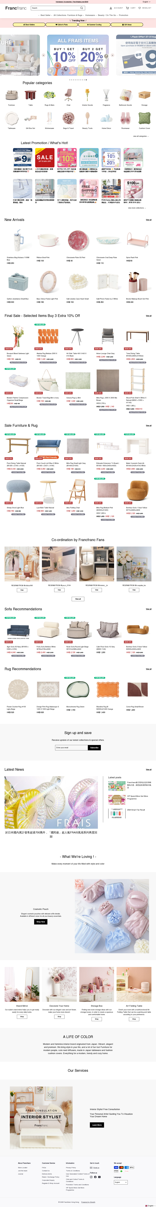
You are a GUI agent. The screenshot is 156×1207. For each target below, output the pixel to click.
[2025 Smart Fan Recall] (117, 813)
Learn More (97, 1125)
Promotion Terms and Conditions (77, 1185)
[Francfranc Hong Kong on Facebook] (95, 1177)
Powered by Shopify (88, 1202)
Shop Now (41, 922)
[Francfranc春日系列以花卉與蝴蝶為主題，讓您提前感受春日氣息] (117, 786)
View (22, 590)
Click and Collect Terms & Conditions (75, 1180)
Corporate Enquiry (48, 1180)
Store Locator (22, 1167)
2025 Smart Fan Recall (136, 810)
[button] (150, 1206)
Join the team (22, 1171)
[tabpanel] (78, 55)
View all (148, 220)
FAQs (44, 1167)
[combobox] (58, 8)
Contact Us (46, 1171)
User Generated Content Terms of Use (77, 1175)
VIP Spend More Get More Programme (75, 1189)
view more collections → (137, 208)
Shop (22, 1016)
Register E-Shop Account (50, 1183)
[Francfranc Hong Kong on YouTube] (99, 1177)
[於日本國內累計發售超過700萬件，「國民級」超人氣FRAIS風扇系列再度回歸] (51, 802)
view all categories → (141, 136)
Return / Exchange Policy (50, 1177)
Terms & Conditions (73, 1171)
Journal (20, 1174)
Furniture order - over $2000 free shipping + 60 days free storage (72, 2)
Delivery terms (47, 1174)
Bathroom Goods (125, 105)
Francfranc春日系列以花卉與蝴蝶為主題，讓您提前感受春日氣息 (139, 785)
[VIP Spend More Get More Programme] (117, 800)
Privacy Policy (71, 1167)
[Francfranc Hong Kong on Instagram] (91, 1177)
